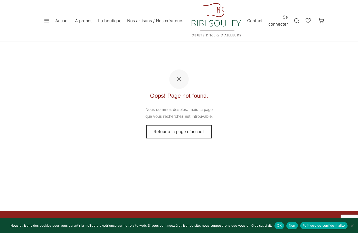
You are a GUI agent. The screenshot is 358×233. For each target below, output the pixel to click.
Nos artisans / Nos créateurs (155, 20)
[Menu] (47, 20)
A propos (84, 20)
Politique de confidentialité (324, 225)
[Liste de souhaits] (308, 21)
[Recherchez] (297, 21)
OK (279, 225)
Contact (255, 20)
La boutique (110, 20)
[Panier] (321, 21)
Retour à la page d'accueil (179, 131)
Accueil (62, 20)
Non (292, 225)
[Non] (351, 225)
